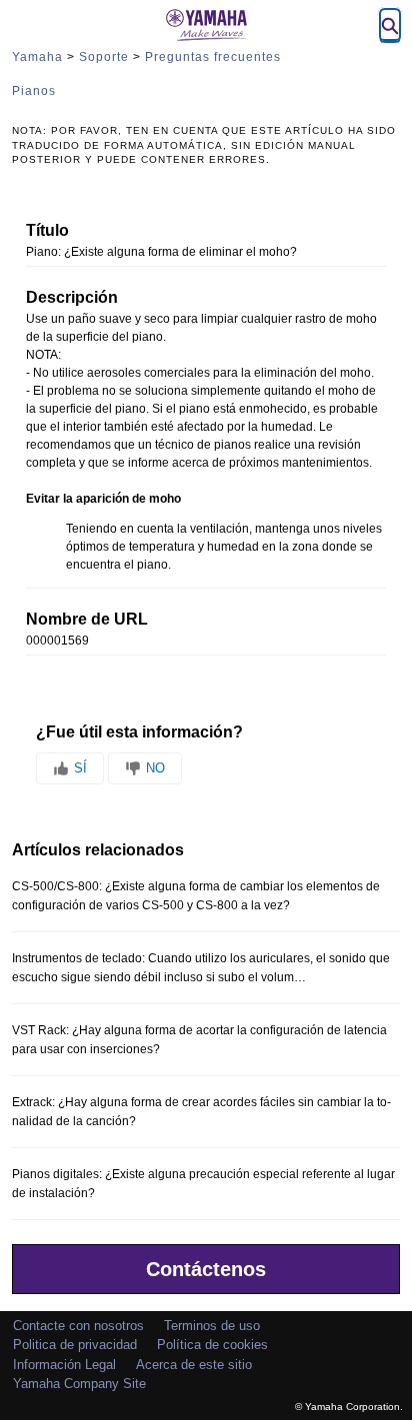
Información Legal (64, 1364)
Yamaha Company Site (79, 1383)
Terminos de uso (212, 1325)
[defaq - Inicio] (206, 25)
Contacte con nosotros (78, 1325)
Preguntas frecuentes (213, 57)
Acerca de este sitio (194, 1364)
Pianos (34, 91)
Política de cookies (212, 1344)
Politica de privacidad (75, 1344)
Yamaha (37, 57)
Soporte (104, 57)
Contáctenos (206, 1269)
